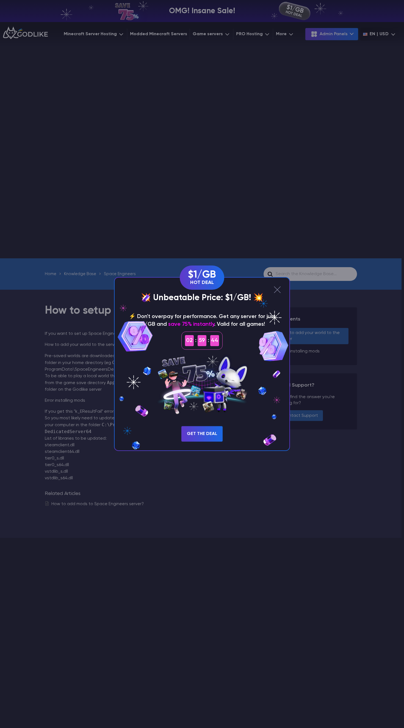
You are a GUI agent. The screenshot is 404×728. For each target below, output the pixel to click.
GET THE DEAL (202, 434)
